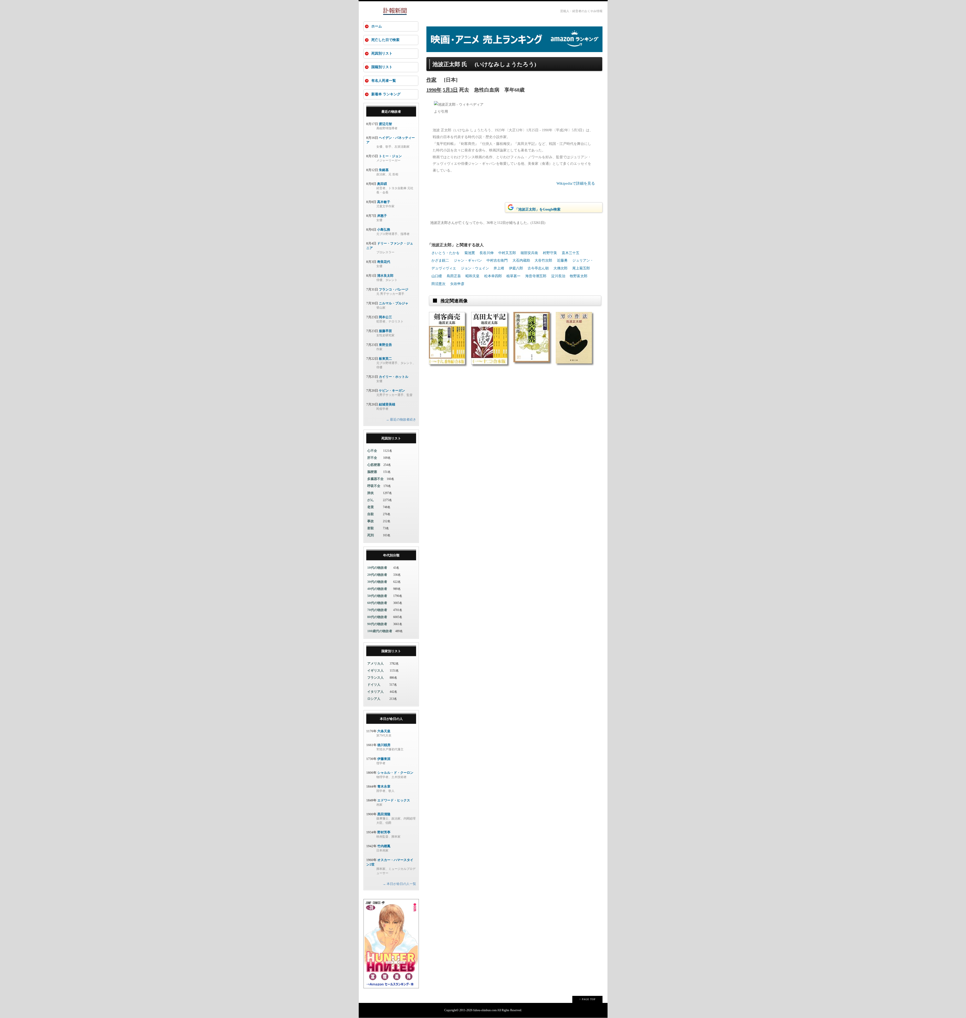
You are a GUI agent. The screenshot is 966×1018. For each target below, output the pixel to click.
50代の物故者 (377, 596)
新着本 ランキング (385, 94)
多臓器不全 (375, 479)
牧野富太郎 (578, 276)
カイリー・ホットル (393, 377)
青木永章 (383, 786)
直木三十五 (570, 253)
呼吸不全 (373, 486)
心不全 (372, 451)
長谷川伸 (486, 253)
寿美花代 (383, 262)
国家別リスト (391, 651)
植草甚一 (513, 276)
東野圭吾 (385, 345)
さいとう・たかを (445, 253)
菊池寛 (469, 253)
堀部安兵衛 (529, 253)
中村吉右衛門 (497, 260)
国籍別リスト (381, 67)
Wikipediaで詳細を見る (575, 183)
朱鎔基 (384, 170)
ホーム (376, 26)
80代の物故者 (377, 617)
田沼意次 (438, 284)
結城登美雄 (387, 404)
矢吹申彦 (457, 284)
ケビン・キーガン (392, 390)
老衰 (370, 507)
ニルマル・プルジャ (393, 303)
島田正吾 (454, 276)
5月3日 (450, 90)
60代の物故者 (377, 603)
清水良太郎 (385, 275)
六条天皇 (383, 731)
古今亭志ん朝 (538, 268)
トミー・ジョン (390, 156)
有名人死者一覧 (383, 81)
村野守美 (550, 253)
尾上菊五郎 (581, 268)
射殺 (370, 528)
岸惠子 (382, 216)
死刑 (370, 535)
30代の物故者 (377, 582)
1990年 (433, 90)
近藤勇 (562, 260)
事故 (370, 521)
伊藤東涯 (383, 759)
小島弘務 (383, 229)
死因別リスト (381, 53)
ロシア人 (373, 699)
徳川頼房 (383, 745)
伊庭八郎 (516, 268)
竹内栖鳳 (383, 846)
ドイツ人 (373, 684)
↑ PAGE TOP (587, 999)
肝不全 (372, 458)
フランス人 (375, 677)
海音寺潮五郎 (535, 276)
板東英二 (385, 358)
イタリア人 (375, 692)
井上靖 (499, 268)
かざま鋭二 (440, 260)
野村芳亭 (383, 832)
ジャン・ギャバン (468, 260)
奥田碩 (382, 184)
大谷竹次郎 (543, 260)
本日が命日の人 (391, 719)
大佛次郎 (560, 268)
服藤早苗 (385, 331)
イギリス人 (375, 670)
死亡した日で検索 (385, 40)
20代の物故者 (377, 575)
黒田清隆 (383, 814)
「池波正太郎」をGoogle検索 (537, 209)
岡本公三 (385, 317)
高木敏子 (383, 202)
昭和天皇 (472, 276)
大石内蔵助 (521, 260)
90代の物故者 (377, 624)
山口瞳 (436, 276)
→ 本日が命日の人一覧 (399, 884)
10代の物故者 (377, 567)
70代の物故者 (377, 610)
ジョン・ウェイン (475, 268)
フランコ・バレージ (393, 289)
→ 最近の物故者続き (401, 419)
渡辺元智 (385, 124)
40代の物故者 (377, 589)
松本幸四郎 (493, 276)
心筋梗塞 (373, 465)
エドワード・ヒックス (393, 800)
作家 (431, 80)
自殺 (370, 514)
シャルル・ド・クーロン (395, 773)
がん (370, 500)
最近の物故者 (391, 111)
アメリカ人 (375, 663)
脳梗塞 (372, 472)
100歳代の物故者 (379, 631)
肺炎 (370, 493)
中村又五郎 (507, 253)
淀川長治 (558, 276)
